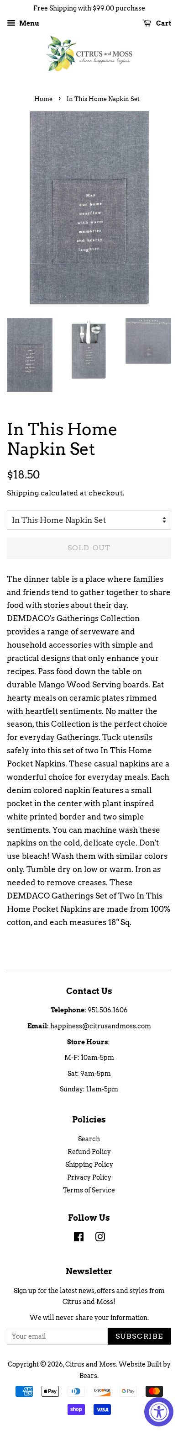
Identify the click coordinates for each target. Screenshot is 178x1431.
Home (43, 99)
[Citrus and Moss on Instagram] (100, 1238)
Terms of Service (89, 1190)
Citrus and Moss (90, 1364)
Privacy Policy (89, 1177)
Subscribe (139, 1336)
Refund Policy (89, 1152)
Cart (163, 23)
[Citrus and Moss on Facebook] (78, 1238)
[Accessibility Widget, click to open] (158, 1411)
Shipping (23, 493)
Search (89, 1139)
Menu (28, 23)
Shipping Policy (89, 1164)
